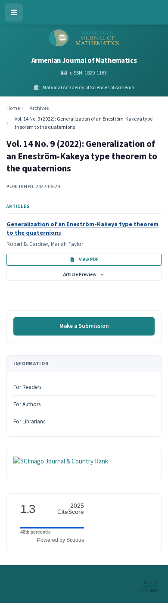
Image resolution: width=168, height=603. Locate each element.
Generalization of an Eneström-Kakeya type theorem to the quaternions (82, 228)
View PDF (89, 259)
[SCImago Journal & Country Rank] (60, 461)
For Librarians (29, 422)
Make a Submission (84, 326)
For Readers (27, 387)
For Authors (26, 404)
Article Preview (79, 274)
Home (13, 108)
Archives (39, 108)
